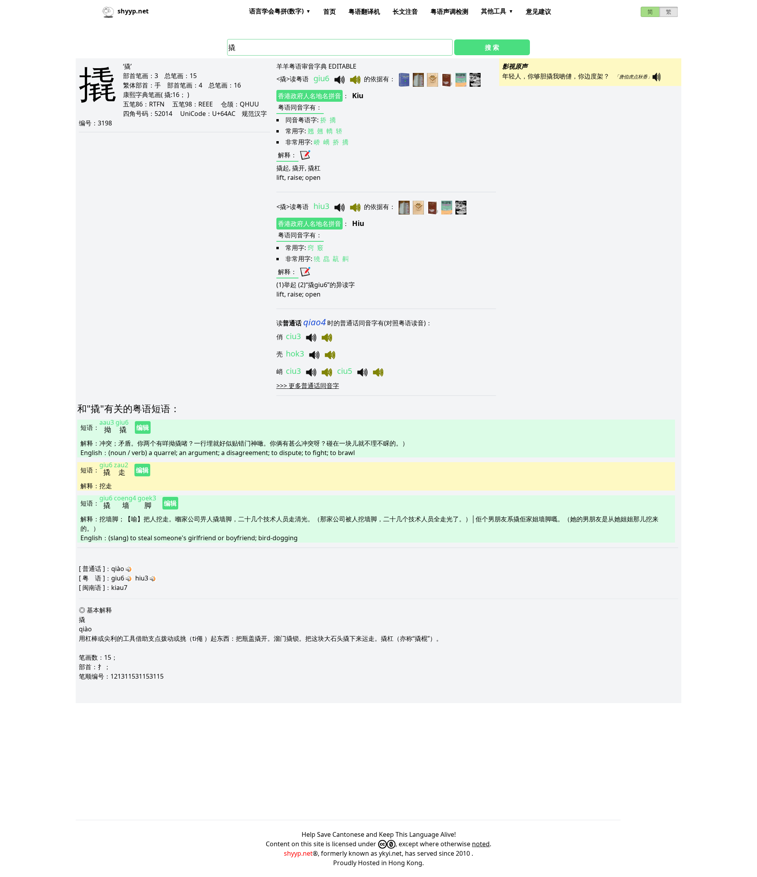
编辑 (142, 427)
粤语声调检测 (449, 11)
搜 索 (492, 47)
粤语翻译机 (364, 11)
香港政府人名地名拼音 (309, 95)
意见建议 (538, 11)
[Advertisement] (312, 761)
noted (481, 844)
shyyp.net (298, 853)
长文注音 (405, 11)
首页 (329, 11)
